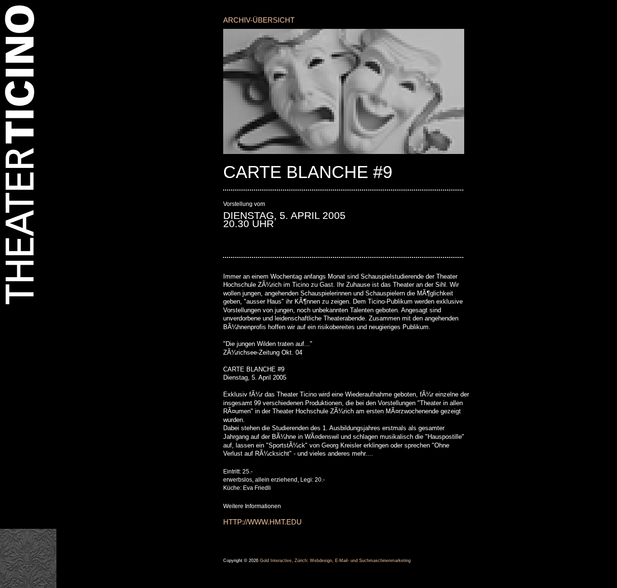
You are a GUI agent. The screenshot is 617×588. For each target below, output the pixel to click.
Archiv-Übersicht (259, 20)
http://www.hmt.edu (262, 522)
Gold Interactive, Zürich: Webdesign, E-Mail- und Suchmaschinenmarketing (335, 560)
